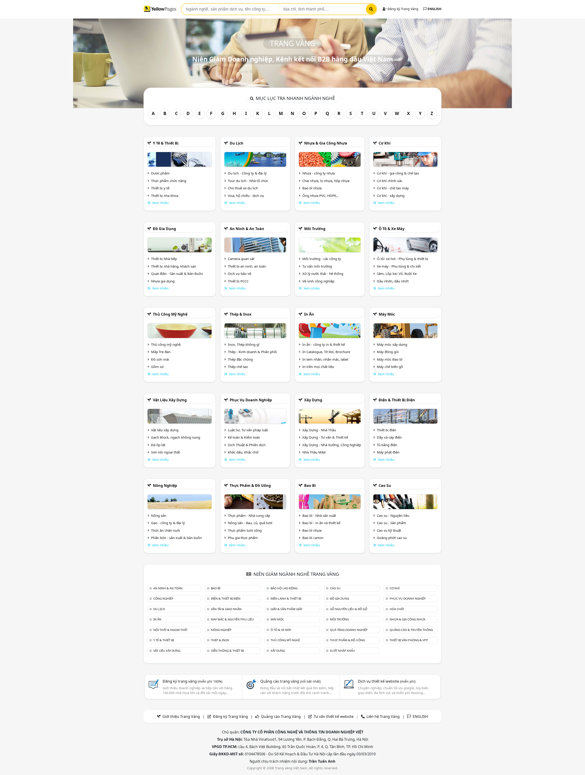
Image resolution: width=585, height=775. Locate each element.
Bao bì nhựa (312, 188)
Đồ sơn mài (160, 359)
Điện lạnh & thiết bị (286, 598)
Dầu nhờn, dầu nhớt (393, 281)
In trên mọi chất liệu (318, 366)
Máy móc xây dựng (392, 344)
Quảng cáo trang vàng (290, 681)
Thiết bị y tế (160, 188)
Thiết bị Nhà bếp (164, 258)
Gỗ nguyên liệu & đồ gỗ (348, 609)
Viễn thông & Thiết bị (227, 651)
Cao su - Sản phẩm (391, 522)
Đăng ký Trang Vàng (402, 9)
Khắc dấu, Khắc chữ (243, 452)
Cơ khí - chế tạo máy (393, 188)
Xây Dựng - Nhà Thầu (319, 430)
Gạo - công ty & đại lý (168, 522)
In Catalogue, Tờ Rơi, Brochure (326, 351)
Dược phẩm (160, 173)
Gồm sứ (157, 366)
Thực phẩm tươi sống (245, 530)
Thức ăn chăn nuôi (165, 530)
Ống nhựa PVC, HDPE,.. (320, 195)
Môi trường (314, 228)
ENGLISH (434, 9)
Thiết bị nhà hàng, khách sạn (173, 266)
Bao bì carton (312, 537)
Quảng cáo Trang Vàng (281, 716)
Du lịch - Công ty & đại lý (247, 173)
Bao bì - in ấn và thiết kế (321, 522)
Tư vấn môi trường (317, 266)
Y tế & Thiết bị (165, 143)
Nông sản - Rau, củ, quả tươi (250, 522)
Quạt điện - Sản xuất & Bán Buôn (177, 273)
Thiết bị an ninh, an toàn (247, 266)
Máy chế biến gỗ (390, 366)
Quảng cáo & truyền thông (411, 630)
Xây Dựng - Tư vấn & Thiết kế (325, 437)
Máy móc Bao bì (389, 359)
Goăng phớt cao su (392, 537)
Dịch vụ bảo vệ (239, 273)
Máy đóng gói (388, 351)
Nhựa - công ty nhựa (318, 173)
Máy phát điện (388, 452)
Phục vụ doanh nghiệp (251, 399)
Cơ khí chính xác (389, 180)
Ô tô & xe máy (391, 228)
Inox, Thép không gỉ (243, 344)
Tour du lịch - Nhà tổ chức (248, 180)
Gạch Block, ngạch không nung (175, 437)
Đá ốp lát (158, 444)
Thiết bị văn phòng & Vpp (409, 640)
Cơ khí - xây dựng (390, 195)
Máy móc (387, 314)
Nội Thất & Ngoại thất (170, 630)
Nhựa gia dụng (163, 281)
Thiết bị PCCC (238, 281)
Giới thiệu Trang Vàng (181, 716)
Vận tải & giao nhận (226, 609)
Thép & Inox (240, 314)
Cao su (385, 485)
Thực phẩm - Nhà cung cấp (249, 515)
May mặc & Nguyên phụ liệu (232, 619)
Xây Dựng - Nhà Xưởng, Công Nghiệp (331, 444)
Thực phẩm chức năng (168, 180)
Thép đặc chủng (240, 359)
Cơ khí (385, 143)
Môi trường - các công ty (321, 258)
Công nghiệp (163, 598)
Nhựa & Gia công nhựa (325, 143)
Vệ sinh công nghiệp (318, 281)
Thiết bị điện (386, 430)
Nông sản (158, 515)
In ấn (309, 314)
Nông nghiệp (165, 485)
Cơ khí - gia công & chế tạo (398, 173)
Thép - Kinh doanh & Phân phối (252, 351)
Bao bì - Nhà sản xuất (319, 515)
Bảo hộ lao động (284, 588)
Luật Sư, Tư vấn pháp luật (248, 430)
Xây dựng (313, 399)
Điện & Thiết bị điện (397, 399)
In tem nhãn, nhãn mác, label (325, 359)
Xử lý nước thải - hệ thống (322, 273)
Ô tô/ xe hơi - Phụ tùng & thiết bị (402, 258)
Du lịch (236, 143)
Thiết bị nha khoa (164, 195)
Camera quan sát (241, 258)
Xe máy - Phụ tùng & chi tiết (399, 266)
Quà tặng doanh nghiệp (349, 630)
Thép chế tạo (238, 366)
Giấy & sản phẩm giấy (286, 609)
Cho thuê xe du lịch (243, 188)
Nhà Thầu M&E (314, 452)
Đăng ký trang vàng (192, 681)
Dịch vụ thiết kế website (386, 681)
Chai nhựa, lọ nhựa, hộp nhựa (325, 180)
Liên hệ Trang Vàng (383, 716)
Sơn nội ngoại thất (165, 452)
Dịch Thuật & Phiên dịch (247, 444)
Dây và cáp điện (389, 437)
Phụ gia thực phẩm (243, 537)
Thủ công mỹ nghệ (170, 314)
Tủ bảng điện (387, 444)
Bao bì (310, 485)
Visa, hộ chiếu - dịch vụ (246, 195)
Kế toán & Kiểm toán (244, 437)
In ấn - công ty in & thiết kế (323, 344)
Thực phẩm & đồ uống (250, 485)
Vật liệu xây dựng (170, 399)
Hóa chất (397, 609)
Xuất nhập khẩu (342, 651)
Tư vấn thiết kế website (334, 716)
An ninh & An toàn (247, 228)
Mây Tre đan (160, 351)
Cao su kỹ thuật (389, 530)
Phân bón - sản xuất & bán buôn (176, 537)
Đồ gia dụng (164, 228)
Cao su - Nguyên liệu (393, 515)
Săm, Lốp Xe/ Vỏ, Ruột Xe (397, 273)
